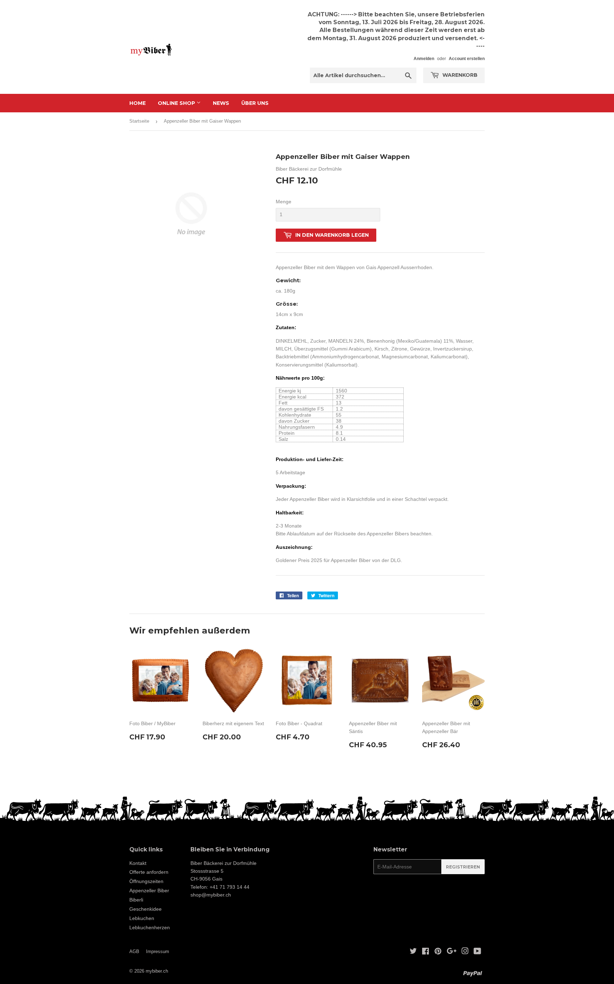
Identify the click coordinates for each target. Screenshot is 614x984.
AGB (134, 951)
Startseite (139, 121)
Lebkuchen (141, 918)
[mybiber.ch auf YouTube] (477, 952)
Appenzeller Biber (149, 890)
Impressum (157, 951)
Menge (283, 201)
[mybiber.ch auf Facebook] (425, 952)
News (221, 103)
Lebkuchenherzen (149, 927)
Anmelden (424, 58)
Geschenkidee (145, 909)
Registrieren (463, 867)
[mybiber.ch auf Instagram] (465, 952)
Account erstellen (467, 58)
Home (137, 103)
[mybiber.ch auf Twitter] (413, 952)
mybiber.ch (157, 971)
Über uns (255, 103)
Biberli (136, 900)
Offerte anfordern (148, 872)
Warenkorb (459, 75)
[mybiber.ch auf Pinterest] (438, 952)
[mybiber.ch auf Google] (452, 952)
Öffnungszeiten (146, 881)
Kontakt (137, 863)
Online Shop (177, 103)
